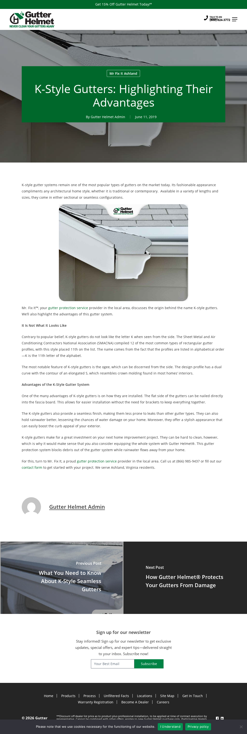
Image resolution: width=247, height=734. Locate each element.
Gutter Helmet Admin (108, 116)
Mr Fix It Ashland (123, 73)
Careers (163, 702)
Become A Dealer (135, 702)
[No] (241, 726)
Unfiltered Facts (116, 695)
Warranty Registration (95, 702)
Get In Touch (192, 695)
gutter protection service (68, 308)
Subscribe (149, 663)
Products (68, 695)
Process (89, 695)
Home (48, 695)
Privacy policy (198, 726)
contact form (32, 467)
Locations (144, 695)
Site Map (167, 695)
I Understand (170, 726)
